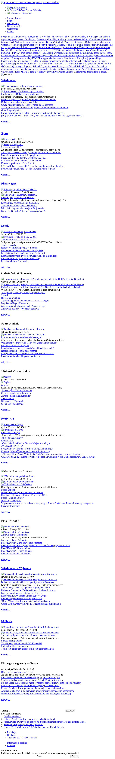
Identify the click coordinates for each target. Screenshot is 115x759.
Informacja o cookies (17, 742)
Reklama (11, 735)
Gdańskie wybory (12, 716)
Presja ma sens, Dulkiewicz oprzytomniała (21, 94)
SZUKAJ (70, 711)
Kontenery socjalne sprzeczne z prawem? (23, 724)
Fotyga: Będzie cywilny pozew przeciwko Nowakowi (29, 719)
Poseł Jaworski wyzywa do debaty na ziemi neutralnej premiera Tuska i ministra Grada (45, 721)
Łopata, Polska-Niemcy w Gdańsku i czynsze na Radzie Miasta (34, 727)
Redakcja (11, 732)
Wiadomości (8, 80)
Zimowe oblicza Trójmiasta (14, 534)
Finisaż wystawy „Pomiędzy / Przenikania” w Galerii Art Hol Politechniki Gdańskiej (41, 287)
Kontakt (11, 745)
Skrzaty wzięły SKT (11, 147)
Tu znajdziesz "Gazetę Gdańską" (22, 737)
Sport (4, 133)
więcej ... (5, 121)
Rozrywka (7, 418)
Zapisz (75, 756)
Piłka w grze (8, 183)
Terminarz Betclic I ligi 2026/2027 (17, 239)
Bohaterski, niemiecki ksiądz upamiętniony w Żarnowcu (28, 582)
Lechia (5, 225)
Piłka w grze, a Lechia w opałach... (17, 197)
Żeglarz (4, 385)
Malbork (6, 621)
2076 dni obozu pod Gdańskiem (16, 484)
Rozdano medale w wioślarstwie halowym (21, 337)
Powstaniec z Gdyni (10, 432)
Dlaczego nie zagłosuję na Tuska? (17, 672)
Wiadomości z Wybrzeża (16, 568)
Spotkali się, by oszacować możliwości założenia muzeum (28, 635)
